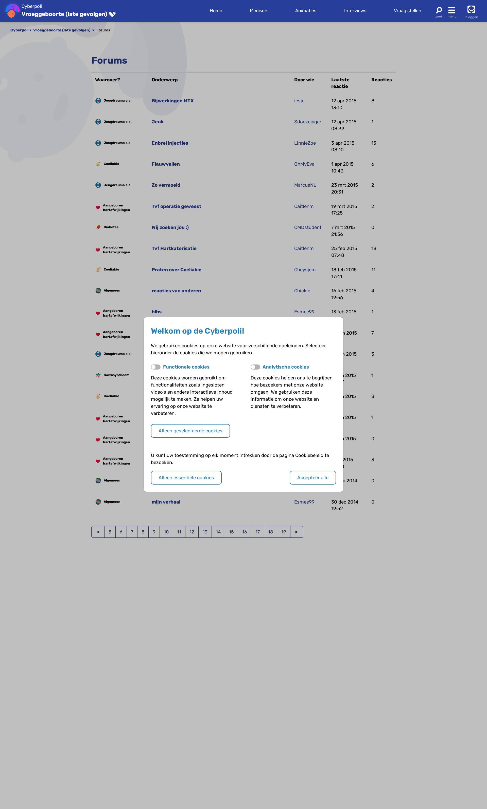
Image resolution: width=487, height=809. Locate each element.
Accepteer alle (312, 477)
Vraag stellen (407, 10)
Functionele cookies (186, 367)
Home (216, 10)
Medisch (258, 10)
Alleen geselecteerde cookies (190, 431)
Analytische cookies (286, 367)
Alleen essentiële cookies (186, 477)
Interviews (355, 10)
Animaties (305, 10)
